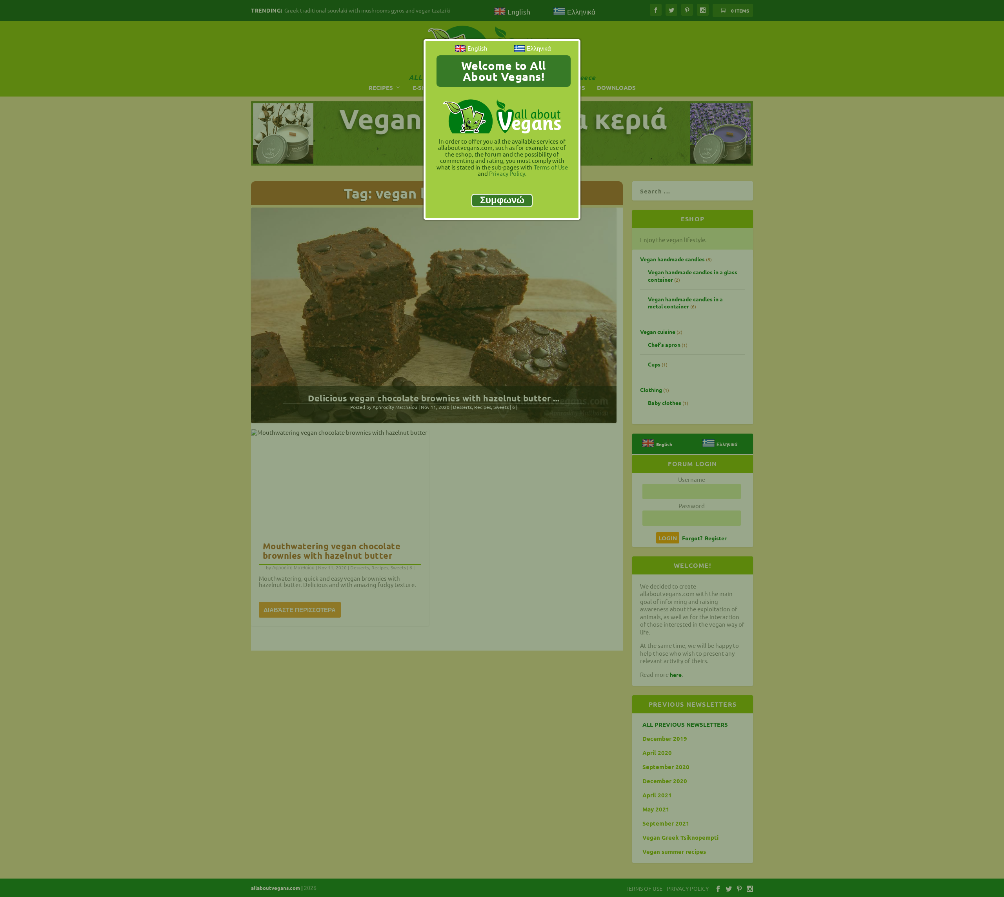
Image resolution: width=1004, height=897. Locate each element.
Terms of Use (551, 167)
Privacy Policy (507, 173)
